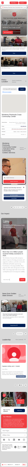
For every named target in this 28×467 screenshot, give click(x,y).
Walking (15, 131)
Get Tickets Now (8, 32)
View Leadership (20, 339)
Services (17, 465)
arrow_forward (25, 333)
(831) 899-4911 (23, 126)
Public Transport (23, 131)
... (20, 207)
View (14, 53)
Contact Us (20, 401)
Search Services (14, 181)
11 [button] (22, 207)
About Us (10, 465)
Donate (22, 2)
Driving (18, 131)
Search (22, 89)
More (24, 464)
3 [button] (18, 207)
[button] (11, 207)
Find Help (13, 2)
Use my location (6, 92)
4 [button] (21, 333)
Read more (21, 376)
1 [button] (14, 207)
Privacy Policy (7, 447)
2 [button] (16, 207)
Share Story (6, 279)
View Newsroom (22, 295)
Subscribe (19, 410)
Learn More (14, 198)
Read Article (14, 325)
